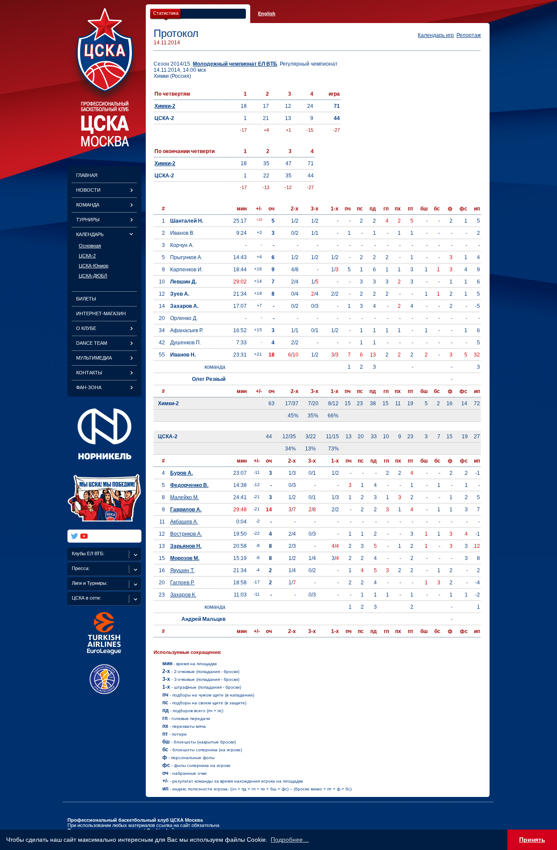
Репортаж (468, 35)
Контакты (89, 372)
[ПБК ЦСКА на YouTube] (84, 536)
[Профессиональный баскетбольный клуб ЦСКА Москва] (104, 144)
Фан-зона (88, 387)
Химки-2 (164, 106)
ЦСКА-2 (87, 255)
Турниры (88, 219)
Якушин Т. (182, 570)
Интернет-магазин (101, 313)
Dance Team (91, 343)
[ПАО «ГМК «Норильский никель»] (104, 464)
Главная (86, 175)
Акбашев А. (184, 522)
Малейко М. (184, 497)
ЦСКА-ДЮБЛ (93, 275)
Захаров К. (183, 595)
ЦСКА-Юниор (93, 265)
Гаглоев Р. (182, 583)
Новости (88, 190)
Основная (90, 245)
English (266, 13)
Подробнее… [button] (290, 839)
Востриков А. (186, 534)
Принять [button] (532, 839)
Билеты (86, 298)
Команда (87, 204)
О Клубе (86, 328)
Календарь (90, 234)
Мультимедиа (94, 357)
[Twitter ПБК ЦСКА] (74, 536)
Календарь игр (436, 35)
